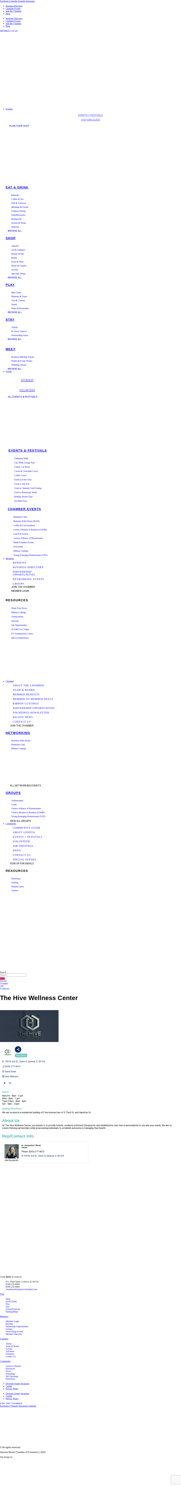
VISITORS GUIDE (90, 119)
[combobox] (13, 975)
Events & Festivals (27, 450)
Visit (2, 1294)
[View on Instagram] (9, 1085)
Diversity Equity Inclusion (17, 1383)
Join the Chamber (13, 11)
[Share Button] (18, 1049)
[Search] (2, 978)
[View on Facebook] (4, 1085)
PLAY (10, 284)
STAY (10, 319)
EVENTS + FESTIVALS (90, 115)
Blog (8, 13)
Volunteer (27, 390)
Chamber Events (13, 8)
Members (4, 1316)
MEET (10, 349)
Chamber (4, 1339)
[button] (93, 109)
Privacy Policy (12, 1389)
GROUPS (13, 792)
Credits (9, 1386)
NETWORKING (18, 733)
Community (5, 1361)
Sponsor (27, 380)
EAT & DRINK (17, 187)
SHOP (11, 238)
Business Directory (14, 6)
